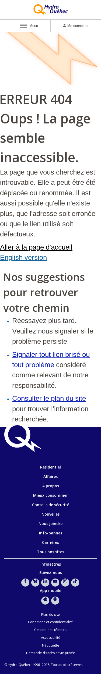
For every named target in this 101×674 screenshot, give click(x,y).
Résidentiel (50, 467)
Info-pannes (50, 532)
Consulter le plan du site (49, 398)
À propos (50, 485)
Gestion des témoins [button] (50, 629)
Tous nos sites (50, 551)
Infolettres (50, 564)
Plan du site (50, 614)
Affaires (50, 476)
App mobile (50, 590)
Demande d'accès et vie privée (50, 653)
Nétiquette (50, 645)
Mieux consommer (50, 495)
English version (23, 257)
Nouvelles (50, 514)
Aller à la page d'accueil (36, 247)
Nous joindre (50, 523)
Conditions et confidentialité (50, 622)
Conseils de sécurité (50, 504)
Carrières (50, 542)
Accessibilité (50, 637)
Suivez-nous (50, 572)
